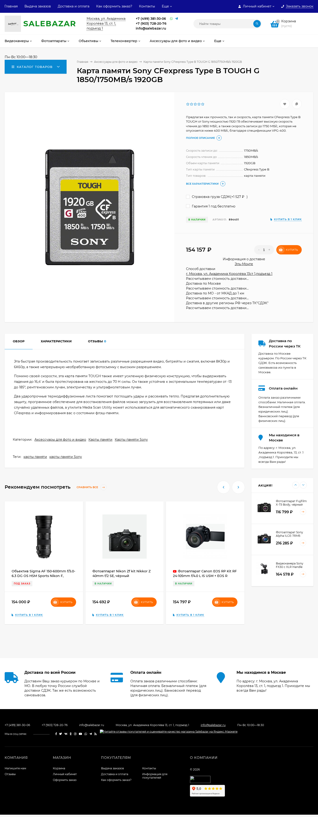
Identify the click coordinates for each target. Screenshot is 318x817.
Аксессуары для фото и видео (60, 439)
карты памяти (35, 457)
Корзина (59, 768)
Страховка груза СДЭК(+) (219, 197)
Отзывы (10, 774)
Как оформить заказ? (114, 6)
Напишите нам (15, 768)
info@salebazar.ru (151, 28)
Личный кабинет (65, 774)
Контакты (147, 6)
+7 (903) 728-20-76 (151, 23)
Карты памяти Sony (131, 439)
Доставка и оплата (73, 6)
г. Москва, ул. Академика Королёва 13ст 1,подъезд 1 (229, 274)
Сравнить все (88, 487)
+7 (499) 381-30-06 (151, 19)
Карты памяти (100, 439)
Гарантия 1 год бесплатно (213, 206)
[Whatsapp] (171, 18)
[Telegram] (176, 18)
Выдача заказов (37, 6)
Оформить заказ (64, 780)
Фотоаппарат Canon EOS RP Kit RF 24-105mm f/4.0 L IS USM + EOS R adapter (205, 576)
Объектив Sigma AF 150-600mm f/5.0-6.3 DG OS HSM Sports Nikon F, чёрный (43, 576)
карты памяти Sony (65, 457)
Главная (11, 6)
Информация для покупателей (154, 775)
